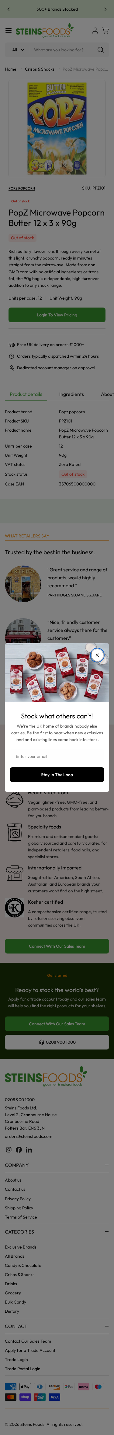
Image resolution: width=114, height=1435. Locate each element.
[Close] (97, 655)
